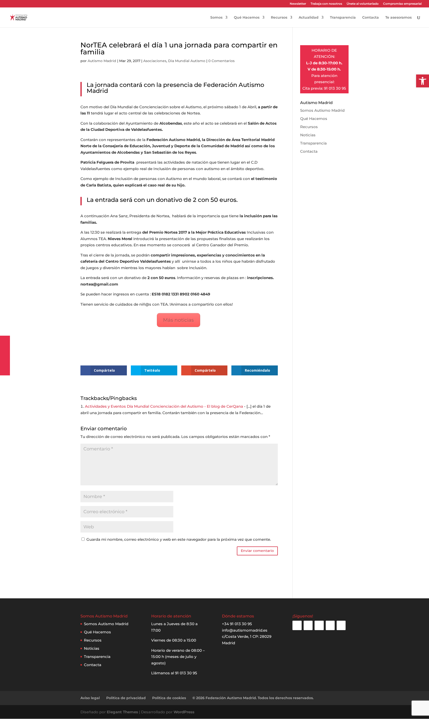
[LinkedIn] (330, 625)
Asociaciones (154, 61)
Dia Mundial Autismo (186, 61)
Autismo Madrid (102, 61)
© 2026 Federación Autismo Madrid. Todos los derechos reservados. (253, 698)
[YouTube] (341, 625)
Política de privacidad (126, 698)
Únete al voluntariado (363, 3)
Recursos (279, 18)
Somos (216, 18)
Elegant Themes (122, 712)
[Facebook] (308, 625)
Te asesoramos (398, 18)
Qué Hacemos (246, 18)
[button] (422, 80)
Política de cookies (169, 698)
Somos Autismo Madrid (322, 110)
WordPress (184, 712)
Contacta (370, 18)
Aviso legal (90, 698)
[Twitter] (319, 625)
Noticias (308, 135)
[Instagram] (296, 625)
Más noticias (178, 320)
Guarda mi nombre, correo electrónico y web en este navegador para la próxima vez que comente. (178, 539)
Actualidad (309, 18)
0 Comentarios (221, 61)
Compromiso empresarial (402, 3)
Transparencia (343, 18)
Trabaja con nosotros (326, 3)
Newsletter (298, 3)
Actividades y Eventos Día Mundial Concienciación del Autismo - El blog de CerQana (164, 406)
